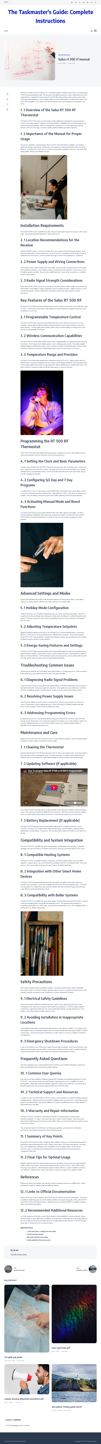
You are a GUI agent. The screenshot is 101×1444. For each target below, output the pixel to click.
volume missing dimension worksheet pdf (24, 1399)
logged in (15, 1425)
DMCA (6, 2)
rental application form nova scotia (38, 1240)
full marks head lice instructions (37, 1237)
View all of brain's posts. (19, 1254)
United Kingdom (64, 55)
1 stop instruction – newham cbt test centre (41, 1231)
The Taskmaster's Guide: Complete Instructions (50, 16)
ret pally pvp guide (13, 1357)
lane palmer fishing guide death (67, 1407)
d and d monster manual (35, 1234)
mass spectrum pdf (61, 1348)
